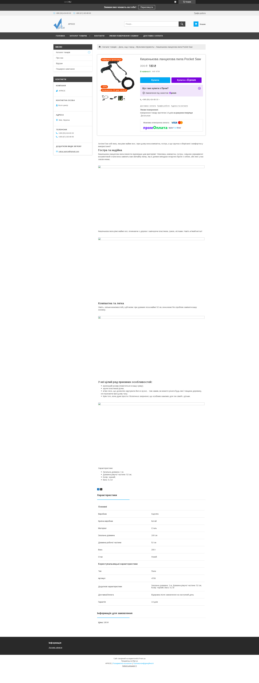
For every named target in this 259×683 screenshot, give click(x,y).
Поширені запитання (65, 69)
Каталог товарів (78, 36)
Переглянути (146, 7)
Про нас (59, 58)
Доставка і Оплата (153, 36)
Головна (60, 36)
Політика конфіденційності (143, 663)
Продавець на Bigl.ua (129, 661)
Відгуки (59, 63)
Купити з (181, 80)
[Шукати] (182, 24)
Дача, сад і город (126, 47)
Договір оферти (55, 648)
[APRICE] (59, 29)
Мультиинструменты (145, 47)
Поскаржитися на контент (122, 663)
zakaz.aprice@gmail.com (69, 151)
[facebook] (98, 490)
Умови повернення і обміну (123, 36)
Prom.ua (142, 659)
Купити (155, 80)
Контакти (99, 36)
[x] (101, 490)
